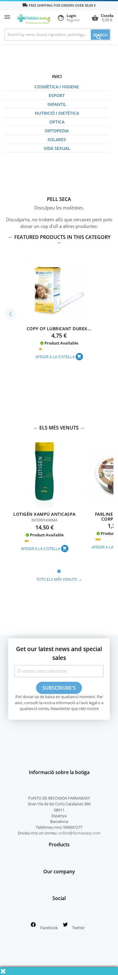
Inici (57, 76)
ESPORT (57, 95)
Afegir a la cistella (58, 356)
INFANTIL (57, 104)
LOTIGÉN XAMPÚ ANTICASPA (44, 514)
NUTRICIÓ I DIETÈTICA (57, 113)
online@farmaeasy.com (79, 833)
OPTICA (56, 122)
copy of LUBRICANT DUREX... (59, 328)
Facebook (49, 927)
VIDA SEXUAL (57, 148)
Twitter (78, 927)
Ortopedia (57, 131)
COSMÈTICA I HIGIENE (56, 87)
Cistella (102, 18)
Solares (57, 139)
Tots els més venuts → (59, 579)
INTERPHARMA (44, 520)
